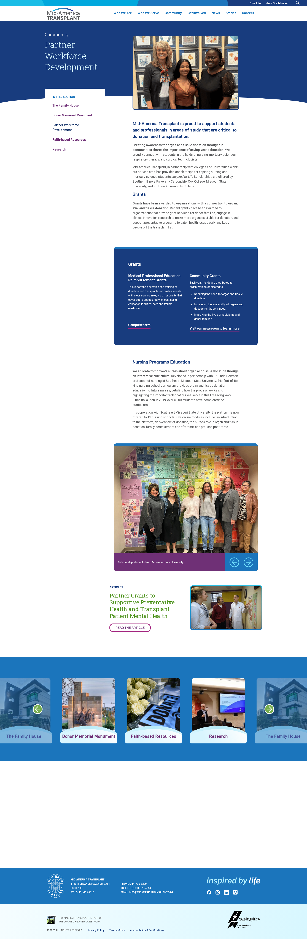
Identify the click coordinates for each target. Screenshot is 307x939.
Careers (248, 12)
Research (59, 149)
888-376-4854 (142, 888)
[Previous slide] (234, 562)
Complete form (139, 324)
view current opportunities (91, 22)
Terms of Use (117, 930)
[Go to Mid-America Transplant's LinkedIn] (226, 892)
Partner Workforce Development (65, 127)
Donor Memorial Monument (72, 115)
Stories (231, 12)
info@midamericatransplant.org (151, 892)
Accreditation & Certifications (147, 930)
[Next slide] (248, 562)
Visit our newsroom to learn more (214, 328)
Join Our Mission (277, 3)
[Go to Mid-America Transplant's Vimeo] (235, 892)
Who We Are (123, 12)
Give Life (255, 3)
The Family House (65, 105)
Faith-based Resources (69, 139)
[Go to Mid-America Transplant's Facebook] (209, 892)
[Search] (298, 3)
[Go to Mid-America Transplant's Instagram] (218, 892)
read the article (130, 627)
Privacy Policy (96, 930)
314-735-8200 (138, 883)
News (216, 12)
